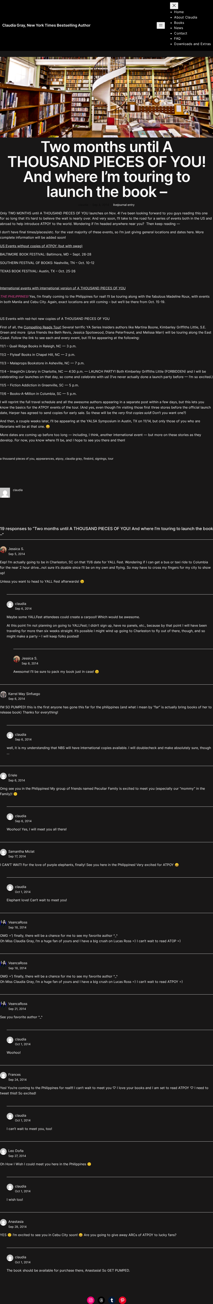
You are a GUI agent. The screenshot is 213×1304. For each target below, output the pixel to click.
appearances (45, 458)
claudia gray (73, 458)
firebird (88, 458)
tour (110, 458)
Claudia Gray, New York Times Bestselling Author (46, 25)
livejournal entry (124, 204)
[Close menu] (174, 5)
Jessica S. (16, 549)
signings (100, 458)
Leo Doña (16, 1151)
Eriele (12, 775)
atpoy (59, 458)
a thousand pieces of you (17, 458)
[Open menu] (161, 25)
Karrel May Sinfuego (24, 694)
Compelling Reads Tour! (42, 327)
